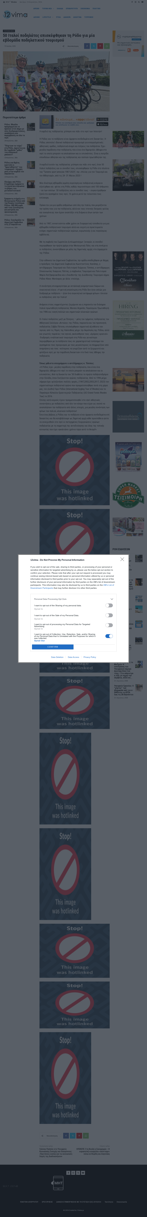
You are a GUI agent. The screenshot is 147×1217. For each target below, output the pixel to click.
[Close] (123, 560)
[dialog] (73, 609)
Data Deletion (57, 657)
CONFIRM (53, 647)
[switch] (109, 605)
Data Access (73, 657)
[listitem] (73, 599)
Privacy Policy (90, 657)
